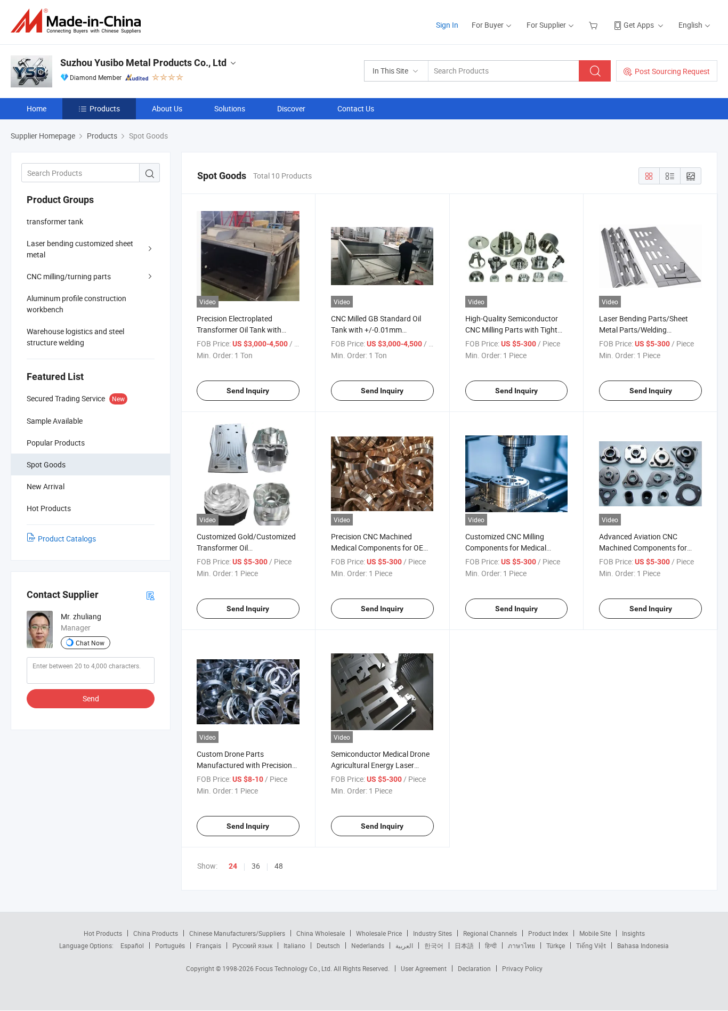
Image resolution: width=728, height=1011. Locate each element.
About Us (167, 108)
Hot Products (103, 933)
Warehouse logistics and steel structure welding (75, 336)
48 (278, 866)
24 (233, 866)
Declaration (474, 968)
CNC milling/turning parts (69, 276)
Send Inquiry (248, 390)
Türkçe (555, 945)
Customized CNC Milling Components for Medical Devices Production (505, 547)
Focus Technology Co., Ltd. (294, 968)
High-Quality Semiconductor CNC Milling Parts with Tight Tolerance (511, 329)
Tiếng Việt (591, 945)
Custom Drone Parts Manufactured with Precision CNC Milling (244, 765)
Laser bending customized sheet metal (80, 249)
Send (91, 698)
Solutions (229, 108)
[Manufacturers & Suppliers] (79, 21)
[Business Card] (150, 595)
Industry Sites (432, 933)
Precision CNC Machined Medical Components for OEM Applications (380, 547)
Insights (633, 933)
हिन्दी (491, 945)
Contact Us (355, 108)
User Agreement (424, 968)
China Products (155, 933)
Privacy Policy (522, 968)
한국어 (433, 945)
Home (36, 108)
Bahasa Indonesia (643, 945)
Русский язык (252, 945)
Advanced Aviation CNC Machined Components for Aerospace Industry (643, 547)
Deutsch (328, 945)
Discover (291, 108)
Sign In (447, 25)
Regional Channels (490, 933)
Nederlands (367, 945)
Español (132, 945)
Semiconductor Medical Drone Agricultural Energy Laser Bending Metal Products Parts (380, 765)
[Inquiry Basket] (594, 25)
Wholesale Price (379, 933)
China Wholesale (320, 933)
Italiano (294, 945)
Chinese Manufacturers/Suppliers (237, 933)
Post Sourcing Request (672, 71)
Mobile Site (595, 933)
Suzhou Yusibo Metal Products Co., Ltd (143, 62)
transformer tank (55, 221)
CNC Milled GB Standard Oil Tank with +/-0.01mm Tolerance (376, 329)
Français (208, 945)
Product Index (548, 933)
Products (105, 108)
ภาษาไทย (521, 945)
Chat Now (90, 642)
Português (170, 945)
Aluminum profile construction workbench (76, 303)
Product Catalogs (67, 538)
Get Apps (639, 25)
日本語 (464, 945)
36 (256, 866)
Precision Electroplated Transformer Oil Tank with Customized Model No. (239, 329)
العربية (404, 945)
